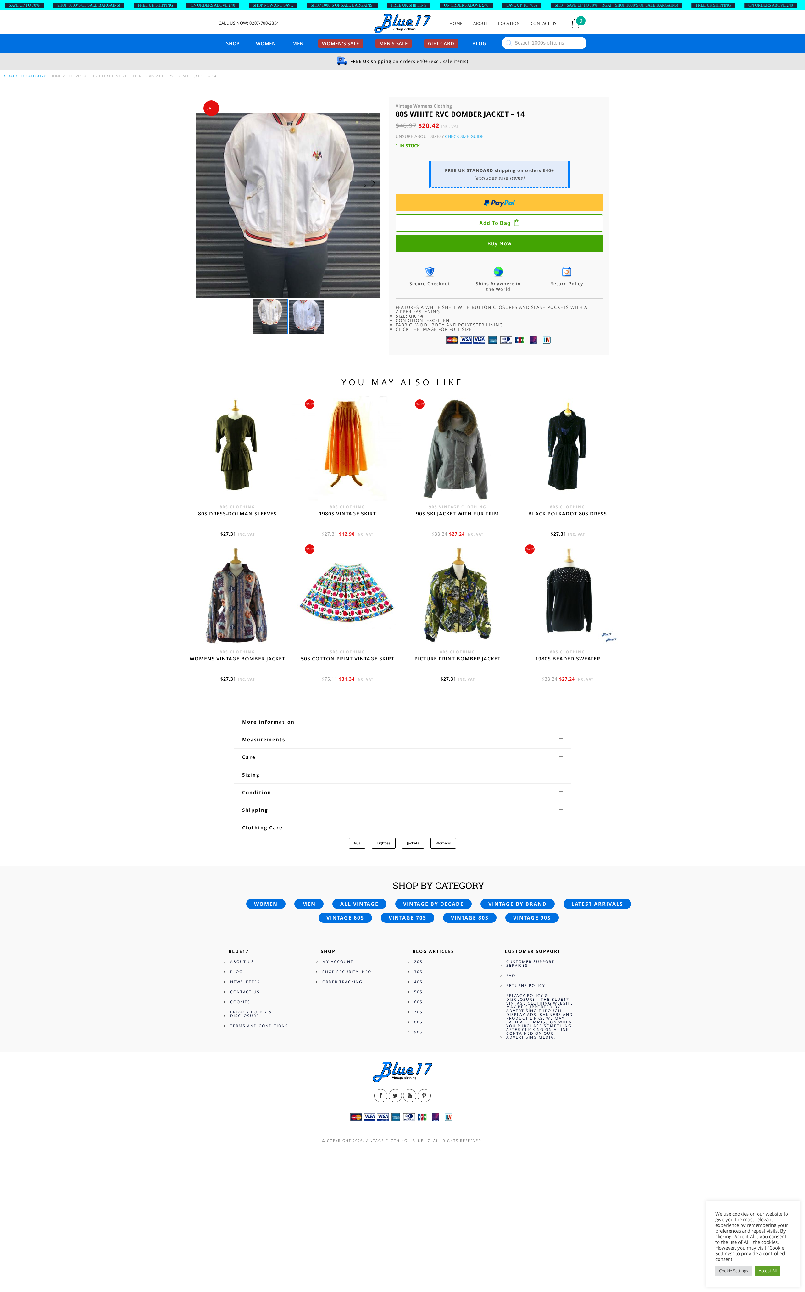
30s (418, 971)
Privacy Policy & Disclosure (251, 1013)
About (480, 23)
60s (418, 1002)
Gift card (441, 43)
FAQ (510, 975)
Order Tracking (342, 981)
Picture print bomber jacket (457, 658)
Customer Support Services (530, 963)
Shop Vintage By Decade (89, 76)
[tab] (402, 722)
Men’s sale (393, 43)
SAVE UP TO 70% (24, 5)
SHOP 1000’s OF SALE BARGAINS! (88, 5)
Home (456, 23)
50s (418, 991)
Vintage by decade (433, 903)
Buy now (499, 243)
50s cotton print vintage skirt (347, 658)
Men (298, 43)
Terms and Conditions (259, 1025)
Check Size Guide (464, 136)
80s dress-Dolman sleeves (237, 513)
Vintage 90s (532, 917)
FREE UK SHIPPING (155, 5)
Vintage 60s (345, 917)
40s (418, 981)
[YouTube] (409, 1095)
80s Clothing (131, 76)
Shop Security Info (346, 971)
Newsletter (245, 981)
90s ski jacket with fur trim (457, 513)
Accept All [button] (768, 1270)
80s (357, 843)
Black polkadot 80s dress (567, 513)
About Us (242, 961)
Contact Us (544, 23)
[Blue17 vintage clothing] (402, 24)
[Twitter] (395, 1095)
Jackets (413, 843)
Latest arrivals (597, 903)
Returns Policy (525, 985)
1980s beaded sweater (567, 658)
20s (418, 961)
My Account (337, 961)
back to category (26, 76)
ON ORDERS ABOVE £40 (213, 5)
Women (266, 43)
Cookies (240, 1002)
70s (418, 1012)
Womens (443, 843)
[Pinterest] (424, 1095)
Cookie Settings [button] (733, 1270)
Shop (233, 43)
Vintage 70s (407, 917)
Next (374, 189)
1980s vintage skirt (347, 513)
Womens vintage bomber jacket (237, 658)
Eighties (384, 843)
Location (509, 23)
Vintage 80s (470, 917)
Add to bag (495, 223)
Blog (479, 43)
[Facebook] (380, 1095)
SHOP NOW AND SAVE (273, 5)
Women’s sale (340, 43)
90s (418, 1032)
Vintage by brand (517, 903)
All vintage (359, 903)
